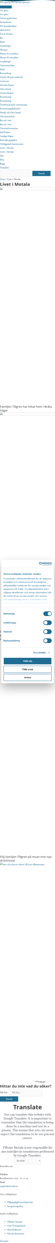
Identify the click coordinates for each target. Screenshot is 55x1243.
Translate (4, 167)
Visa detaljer (39, 652)
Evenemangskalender (10, 108)
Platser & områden (9, 53)
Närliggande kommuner (11, 144)
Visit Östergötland (16, 1225)
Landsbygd (5, 61)
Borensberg (5, 73)
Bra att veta (5, 120)
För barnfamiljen (8, 26)
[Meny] (6, 7)
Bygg (2, 163)
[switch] (47, 622)
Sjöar (2, 69)
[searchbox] (16, 173)
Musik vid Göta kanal (10, 112)
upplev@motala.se (9, 1186)
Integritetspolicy (15, 1206)
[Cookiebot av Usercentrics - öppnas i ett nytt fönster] (39, 564)
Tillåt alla (27, 661)
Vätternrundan (7, 116)
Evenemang (5, 96)
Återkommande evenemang (13, 104)
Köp (2, 159)
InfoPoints (5, 132)
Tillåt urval (27, 669)
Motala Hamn (7, 85)
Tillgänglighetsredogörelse (20, 1202)
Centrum (4, 81)
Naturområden (7, 65)
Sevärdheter (6, 22)
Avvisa (27, 677)
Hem (2, 179)
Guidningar (5, 45)
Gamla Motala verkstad (11, 77)
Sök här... (5, 1092)
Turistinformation (9, 128)
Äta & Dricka (6, 33)
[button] (4, 1241)
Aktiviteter (5, 30)
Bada (2, 41)
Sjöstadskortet (14, 1229)
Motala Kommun (15, 1233)
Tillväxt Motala (14, 1221)
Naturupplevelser (8, 18)
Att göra (4, 10)
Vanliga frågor (7, 136)
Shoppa (3, 49)
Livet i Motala (6, 147)
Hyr (2, 155)
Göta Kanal (5, 89)
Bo (1, 38)
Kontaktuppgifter (8, 140)
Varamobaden (6, 93)
